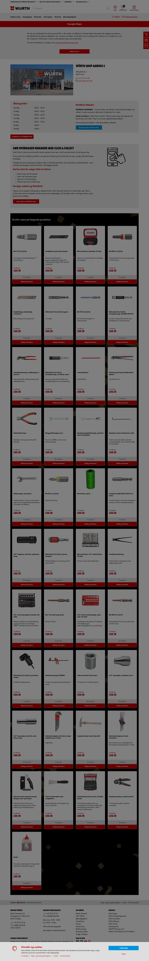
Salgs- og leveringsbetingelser (41, 956)
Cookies (55, 956)
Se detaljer (25, 956)
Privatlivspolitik (65, 956)
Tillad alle (123, 948)
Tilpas (123, 954)
